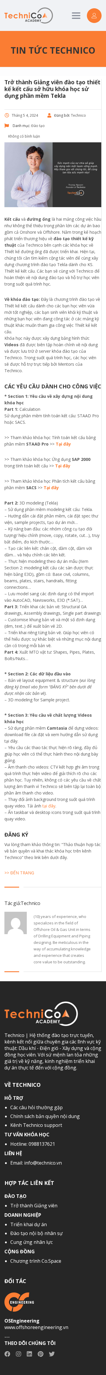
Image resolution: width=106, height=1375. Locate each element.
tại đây (48, 806)
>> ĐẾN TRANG (19, 873)
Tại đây (63, 444)
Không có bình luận (23, 136)
